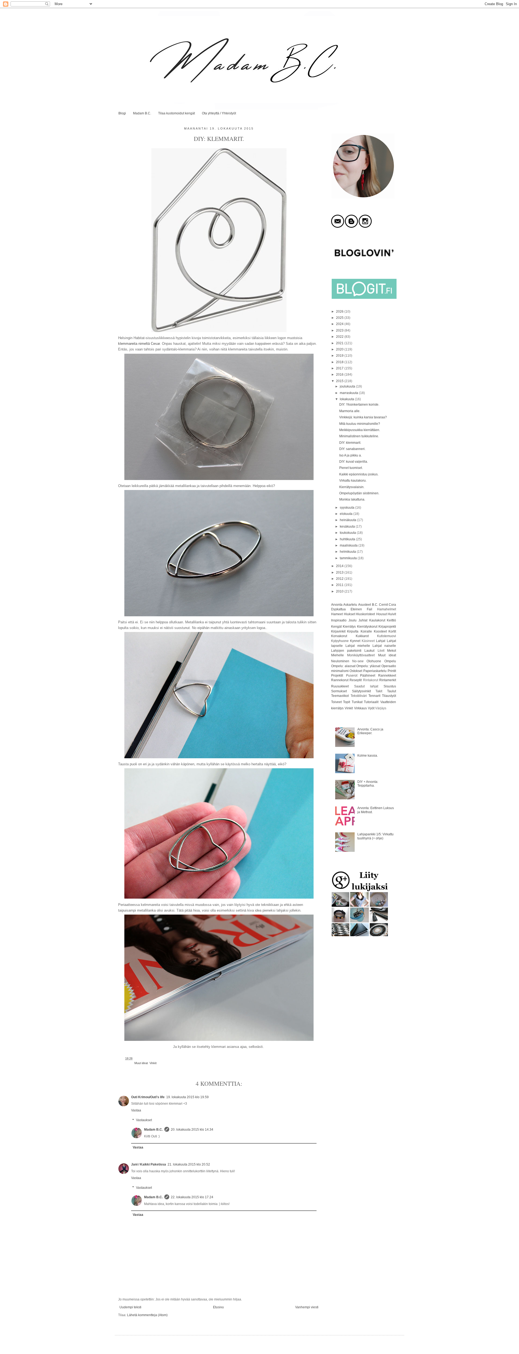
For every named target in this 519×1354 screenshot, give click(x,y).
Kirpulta (352, 631)
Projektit (337, 675)
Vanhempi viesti (306, 1307)
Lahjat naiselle (384, 646)
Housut (381, 614)
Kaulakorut (377, 620)
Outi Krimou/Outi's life (148, 1097)
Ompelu (390, 661)
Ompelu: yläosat (368, 666)
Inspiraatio (339, 620)
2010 (340, 591)
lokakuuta (347, 399)
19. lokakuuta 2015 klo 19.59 (187, 1097)
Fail (369, 609)
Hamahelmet (386, 609)
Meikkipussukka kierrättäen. (359, 430)
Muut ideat (141, 1063)
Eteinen (356, 609)
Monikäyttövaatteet (361, 655)
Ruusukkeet (340, 686)
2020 (340, 349)
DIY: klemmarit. (350, 443)
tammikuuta (349, 558)
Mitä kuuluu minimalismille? (359, 424)
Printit (392, 671)
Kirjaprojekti (387, 626)
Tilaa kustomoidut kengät (176, 113)
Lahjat (380, 641)
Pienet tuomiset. (351, 468)
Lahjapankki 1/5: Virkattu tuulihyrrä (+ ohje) (375, 836)
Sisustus (390, 686)
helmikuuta (348, 552)
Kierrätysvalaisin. (351, 487)
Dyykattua (338, 609)
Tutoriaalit (371, 702)
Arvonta (336, 605)
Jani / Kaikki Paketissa (148, 1164)
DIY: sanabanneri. (352, 449)
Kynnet (355, 641)
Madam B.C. (142, 113)
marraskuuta (349, 393)
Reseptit (356, 680)
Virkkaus (360, 708)
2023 (340, 330)
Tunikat (357, 702)
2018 (340, 362)
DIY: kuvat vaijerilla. (353, 462)
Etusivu (218, 1307)
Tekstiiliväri (359, 696)
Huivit (392, 614)
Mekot (391, 651)
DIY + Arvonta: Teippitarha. (367, 783)
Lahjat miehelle (357, 646)
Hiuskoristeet (365, 614)
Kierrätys (349, 626)
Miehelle (337, 655)
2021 (340, 343)
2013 (340, 572)
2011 (340, 585)
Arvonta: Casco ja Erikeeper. (370, 731)
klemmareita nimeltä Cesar (139, 344)
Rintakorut (370, 680)
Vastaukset (144, 1120)
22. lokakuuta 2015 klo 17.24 (192, 1197)
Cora (392, 605)
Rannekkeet (387, 675)
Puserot (351, 675)
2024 (340, 324)
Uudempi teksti (130, 1307)
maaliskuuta (349, 545)
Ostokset (356, 671)
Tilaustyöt (389, 696)
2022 (340, 337)
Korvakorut (339, 636)
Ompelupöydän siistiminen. (359, 493)
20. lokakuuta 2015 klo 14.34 (192, 1129)
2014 (340, 566)
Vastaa (136, 1110)
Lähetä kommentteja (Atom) (147, 1315)
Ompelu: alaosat (343, 666)
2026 (340, 311)
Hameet (337, 614)
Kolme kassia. (367, 755)
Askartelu (350, 605)
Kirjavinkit (338, 631)
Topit (346, 702)
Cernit (383, 605)
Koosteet (380, 631)
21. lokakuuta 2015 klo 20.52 (189, 1164)
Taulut (391, 691)
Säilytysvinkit (361, 691)
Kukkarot (362, 636)
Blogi (122, 113)
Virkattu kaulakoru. (353, 480)
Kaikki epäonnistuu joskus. (358, 474)
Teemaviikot (340, 696)
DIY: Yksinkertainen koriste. (359, 404)
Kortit (392, 631)
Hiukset (349, 614)
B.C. (375, 605)
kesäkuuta (348, 526)
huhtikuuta (348, 539)
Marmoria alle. (349, 411)
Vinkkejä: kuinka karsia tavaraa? (363, 417)
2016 (340, 374)
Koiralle (366, 631)
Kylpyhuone (340, 641)
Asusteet (364, 605)
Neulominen (340, 661)
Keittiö (391, 620)
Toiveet (336, 702)
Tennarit (374, 696)
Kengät (336, 626)
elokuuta (346, 514)
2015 (340, 381)
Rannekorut (339, 680)
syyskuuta (347, 507)
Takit (378, 691)
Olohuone (374, 661)
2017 (340, 368)
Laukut (369, 651)
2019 (340, 355)
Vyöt (371, 708)
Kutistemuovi (386, 636)
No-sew (358, 661)
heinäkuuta (348, 520)
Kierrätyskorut (367, 626)
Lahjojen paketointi (346, 651)
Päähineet (367, 675)
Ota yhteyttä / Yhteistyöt (219, 113)
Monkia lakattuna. (352, 499)
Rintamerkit (387, 680)
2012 (340, 579)
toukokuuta (348, 533)
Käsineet (368, 641)
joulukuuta (348, 386)
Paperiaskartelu (375, 671)
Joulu (352, 620)
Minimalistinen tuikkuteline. (359, 436)
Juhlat (362, 620)
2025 (340, 318)
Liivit (381, 651)
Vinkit (153, 1063)
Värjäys (380, 708)
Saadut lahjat (366, 686)
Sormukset (339, 691)
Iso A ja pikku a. (350, 455)
